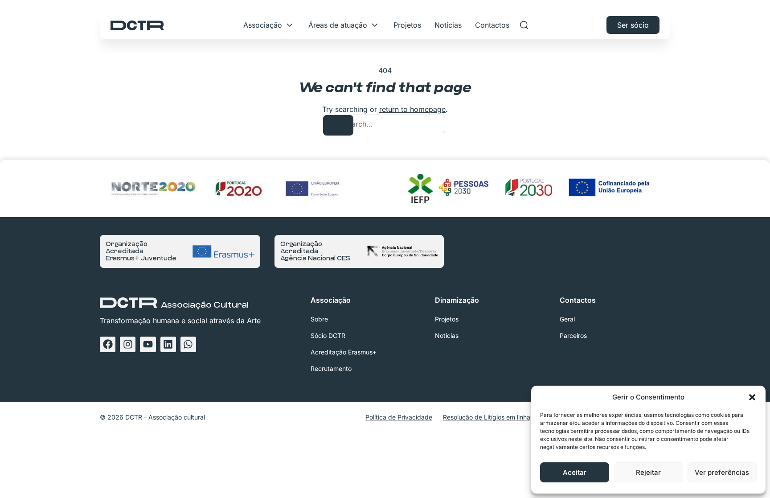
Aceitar (574, 472)
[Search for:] (385, 124)
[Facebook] (107, 344)
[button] (752, 397)
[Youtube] (148, 344)
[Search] (338, 125)
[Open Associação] (289, 25)
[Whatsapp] (188, 344)
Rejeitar (648, 472)
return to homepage (412, 109)
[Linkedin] (168, 344)
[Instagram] (127, 344)
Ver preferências (722, 472)
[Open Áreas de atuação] (374, 25)
